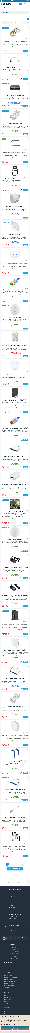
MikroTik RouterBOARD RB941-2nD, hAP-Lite (15, 789)
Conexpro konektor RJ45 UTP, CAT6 (15, 706)
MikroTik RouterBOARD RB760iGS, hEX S (15, 95)
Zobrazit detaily (16, 1031)
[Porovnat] (28, 27)
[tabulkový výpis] (26, 19)
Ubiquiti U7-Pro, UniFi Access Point (15, 539)
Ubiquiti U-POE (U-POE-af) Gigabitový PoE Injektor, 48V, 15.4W (15, 484)
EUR (20, 0)
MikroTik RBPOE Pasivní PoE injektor (15, 67)
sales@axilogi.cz (12, 896)
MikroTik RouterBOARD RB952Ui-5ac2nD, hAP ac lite (15, 456)
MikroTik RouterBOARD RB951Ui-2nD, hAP (15, 678)
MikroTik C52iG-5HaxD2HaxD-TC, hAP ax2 (15, 623)
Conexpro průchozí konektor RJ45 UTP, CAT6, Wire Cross (15, 289)
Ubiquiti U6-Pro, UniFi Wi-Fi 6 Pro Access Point (15, 373)
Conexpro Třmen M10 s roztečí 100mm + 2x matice (15, 151)
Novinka (3, 138)
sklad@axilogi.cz (12, 930)
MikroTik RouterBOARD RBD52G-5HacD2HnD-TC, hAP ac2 (15, 400)
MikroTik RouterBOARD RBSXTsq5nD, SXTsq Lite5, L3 (15, 650)
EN (25, 1)
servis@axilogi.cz (12, 918)
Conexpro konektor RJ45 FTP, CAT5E (15, 40)
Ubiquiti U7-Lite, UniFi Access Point (15, 262)
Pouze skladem (6, 12)
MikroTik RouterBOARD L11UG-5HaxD (15, 511)
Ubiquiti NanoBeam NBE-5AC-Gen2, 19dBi (15, 734)
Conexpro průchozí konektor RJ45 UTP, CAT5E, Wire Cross (15, 428)
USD (17, 0)
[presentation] (27, 882)
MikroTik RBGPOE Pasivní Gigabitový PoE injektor (15, 817)
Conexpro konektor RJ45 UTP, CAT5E (15, 123)
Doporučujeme (5, 27)
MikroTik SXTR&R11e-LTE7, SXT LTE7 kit (15, 206)
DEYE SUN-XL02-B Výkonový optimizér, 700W (15, 178)
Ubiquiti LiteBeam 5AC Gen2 (15, 234)
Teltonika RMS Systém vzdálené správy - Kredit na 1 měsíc (15, 845)
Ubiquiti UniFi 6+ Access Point (15, 317)
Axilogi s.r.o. (7, 4)
